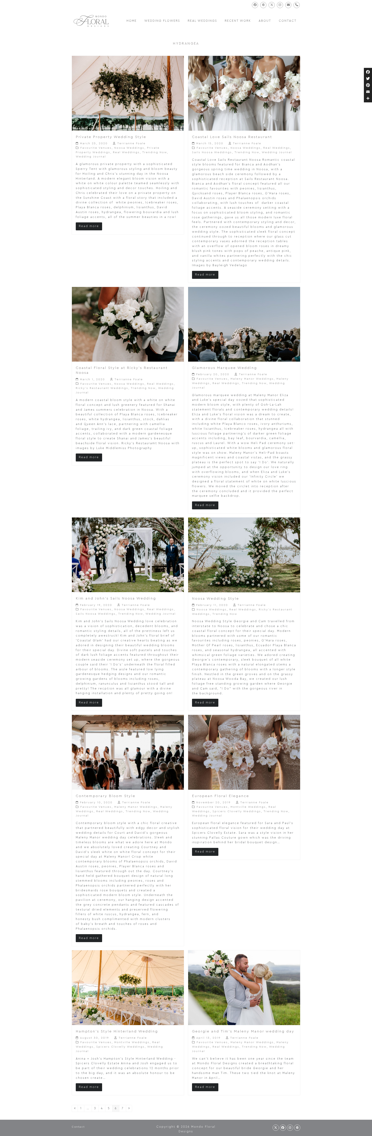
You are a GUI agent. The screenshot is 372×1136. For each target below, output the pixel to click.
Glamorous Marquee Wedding (224, 368)
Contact (78, 1127)
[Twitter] (368, 78)
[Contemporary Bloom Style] (128, 752)
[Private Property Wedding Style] (128, 93)
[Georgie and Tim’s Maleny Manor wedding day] (244, 987)
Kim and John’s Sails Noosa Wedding (116, 598)
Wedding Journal (91, 156)
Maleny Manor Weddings (252, 379)
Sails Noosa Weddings (212, 152)
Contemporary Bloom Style (105, 796)
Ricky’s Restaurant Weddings (102, 388)
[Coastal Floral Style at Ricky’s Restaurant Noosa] (128, 324)
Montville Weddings (248, 807)
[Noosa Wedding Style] (244, 554)
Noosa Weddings (129, 148)
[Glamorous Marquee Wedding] (244, 324)
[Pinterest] (368, 85)
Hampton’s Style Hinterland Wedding (117, 1031)
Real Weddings (126, 152)
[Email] (368, 91)
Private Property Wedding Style (111, 137)
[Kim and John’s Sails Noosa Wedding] (128, 554)
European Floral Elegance (220, 796)
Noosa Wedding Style (215, 598)
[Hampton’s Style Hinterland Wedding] (128, 987)
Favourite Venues (96, 148)
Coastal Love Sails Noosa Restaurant (232, 137)
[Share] (368, 98)
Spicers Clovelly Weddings (237, 811)
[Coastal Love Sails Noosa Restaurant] (244, 93)
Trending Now (154, 152)
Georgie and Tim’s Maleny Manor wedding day (243, 1031)
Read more (89, 226)
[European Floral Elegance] (244, 752)
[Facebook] (368, 72)
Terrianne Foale (131, 143)
